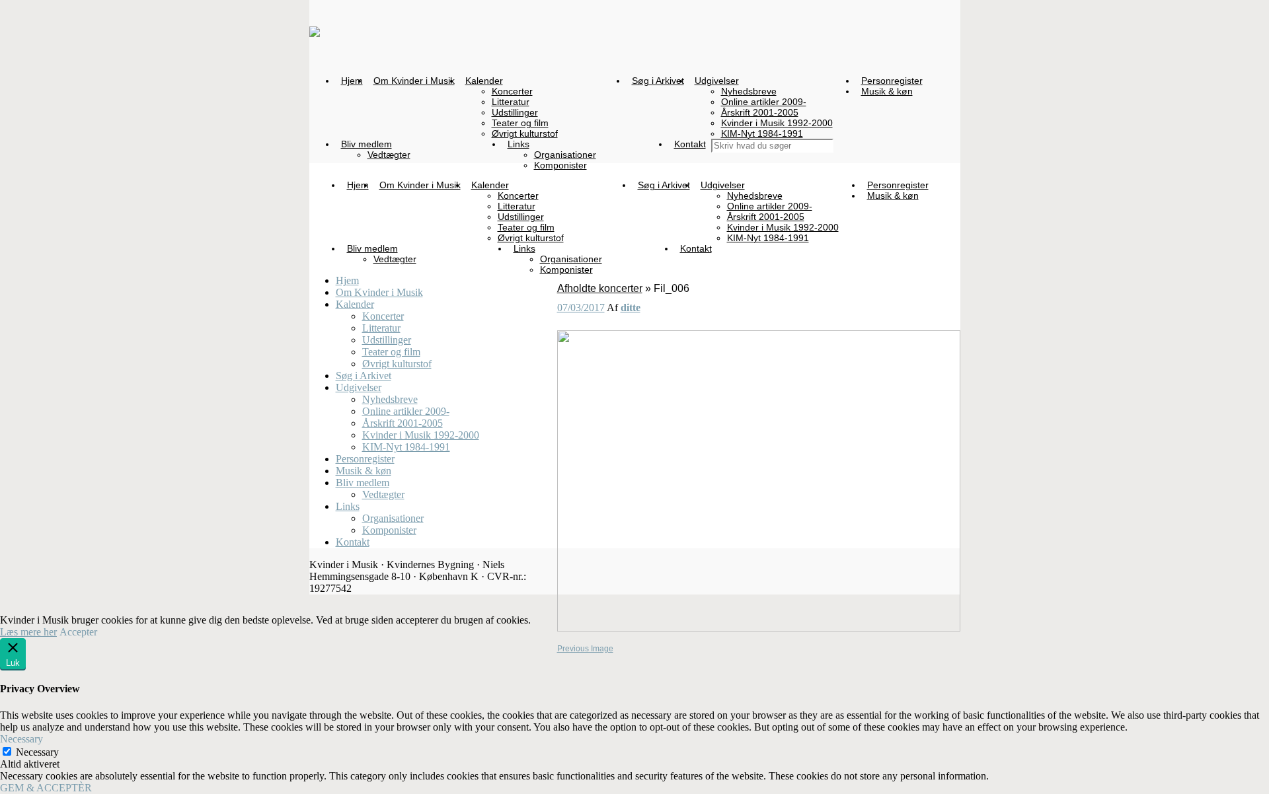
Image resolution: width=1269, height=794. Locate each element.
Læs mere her (28, 631)
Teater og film (391, 351)
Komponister (389, 530)
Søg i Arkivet (363, 375)
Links (348, 506)
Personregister (365, 458)
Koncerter (383, 316)
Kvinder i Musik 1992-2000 (420, 435)
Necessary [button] (21, 738)
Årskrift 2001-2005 (402, 423)
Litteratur (381, 328)
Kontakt (352, 542)
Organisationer (393, 518)
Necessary (37, 752)
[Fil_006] (758, 628)
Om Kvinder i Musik (379, 292)
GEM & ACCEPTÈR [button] (46, 787)
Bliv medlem (362, 482)
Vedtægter (383, 494)
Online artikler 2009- (405, 411)
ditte (630, 307)
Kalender (355, 304)
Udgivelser (358, 387)
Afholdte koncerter (599, 288)
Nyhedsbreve (390, 399)
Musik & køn (363, 470)
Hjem (347, 280)
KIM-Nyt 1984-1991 (406, 446)
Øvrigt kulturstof (397, 363)
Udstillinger (386, 339)
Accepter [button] (78, 631)
